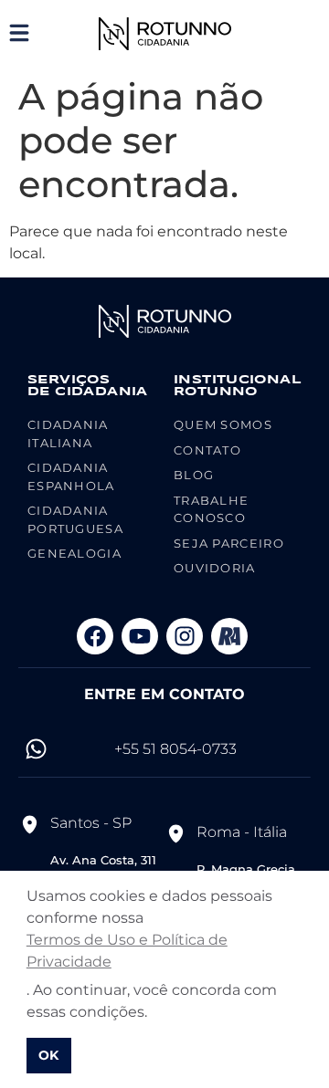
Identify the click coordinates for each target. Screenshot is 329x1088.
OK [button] (48, 1055)
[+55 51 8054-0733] (36, 749)
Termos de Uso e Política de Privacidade (127, 950)
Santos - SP (91, 823)
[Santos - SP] (29, 823)
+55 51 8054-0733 (175, 749)
